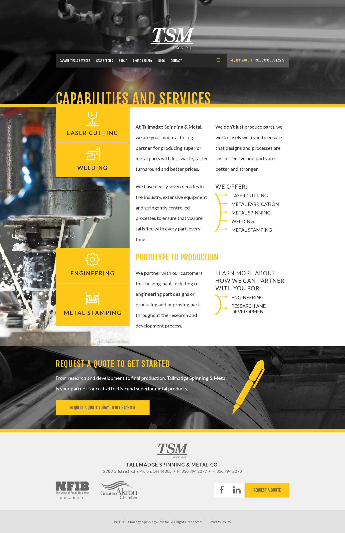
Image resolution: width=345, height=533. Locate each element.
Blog (161, 61)
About (123, 61)
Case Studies (104, 61)
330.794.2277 (275, 60)
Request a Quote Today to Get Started (102, 407)
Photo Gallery (142, 61)
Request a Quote (241, 60)
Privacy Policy (220, 522)
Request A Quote (267, 490)
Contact (176, 61)
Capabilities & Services (75, 61)
